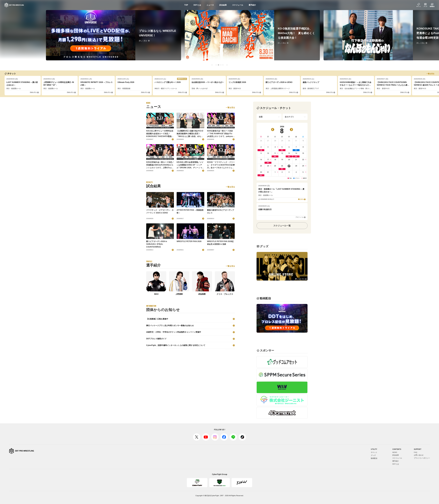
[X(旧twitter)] (196, 437)
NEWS (394, 452)
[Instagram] (215, 437)
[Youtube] (205, 437)
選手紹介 (252, 5)
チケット (374, 452)
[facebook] (224, 437)
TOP (186, 5)
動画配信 (374, 458)
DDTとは (197, 5)
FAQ (415, 452)
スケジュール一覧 (282, 225)
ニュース (210, 5)
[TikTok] (242, 437)
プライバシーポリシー (422, 458)
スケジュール (237, 5)
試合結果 (223, 5)
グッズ (373, 455)
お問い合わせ (418, 455)
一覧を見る (430, 74)
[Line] (233, 437)
